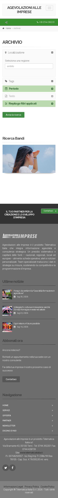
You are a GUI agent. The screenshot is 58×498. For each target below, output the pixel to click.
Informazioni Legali (13, 486)
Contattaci (11, 379)
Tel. (42, 446)
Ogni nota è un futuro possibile (27, 323)
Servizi (6, 410)
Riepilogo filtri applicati (22, 103)
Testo (12, 96)
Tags (11, 81)
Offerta (7, 415)
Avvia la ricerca (13, 115)
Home (8, 28)
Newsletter (9, 425)
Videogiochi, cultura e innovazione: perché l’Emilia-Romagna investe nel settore (32, 308)
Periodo (14, 88)
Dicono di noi (9, 430)
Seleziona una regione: (17, 60)
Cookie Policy (47, 486)
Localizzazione (16, 52)
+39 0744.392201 (47, 22)
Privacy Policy (32, 486)
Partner (7, 420)
